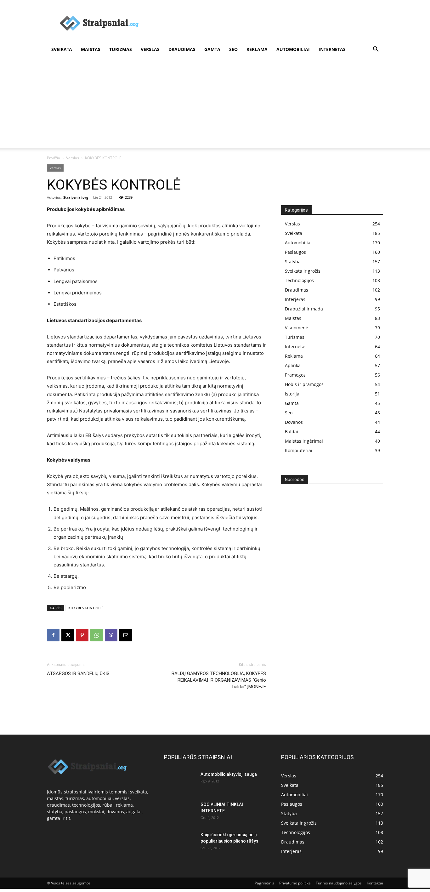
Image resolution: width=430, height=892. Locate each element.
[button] (375, 50)
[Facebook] (53, 635)
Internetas (332, 49)
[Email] (125, 635)
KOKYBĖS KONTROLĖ (85, 607)
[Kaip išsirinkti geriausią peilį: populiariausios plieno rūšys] (179, 843)
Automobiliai (293, 49)
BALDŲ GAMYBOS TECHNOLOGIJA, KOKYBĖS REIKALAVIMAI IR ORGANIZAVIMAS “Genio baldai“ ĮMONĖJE (219, 680)
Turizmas (120, 49)
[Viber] (111, 635)
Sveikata (61, 49)
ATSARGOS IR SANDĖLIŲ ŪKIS (78, 673)
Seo (233, 49)
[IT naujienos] (329, 592)
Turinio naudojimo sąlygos (339, 883)
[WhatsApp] (96, 635)
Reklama (257, 49)
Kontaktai (375, 883)
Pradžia (53, 158)
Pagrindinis (264, 883)
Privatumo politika (295, 883)
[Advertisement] (268, 23)
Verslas (150, 49)
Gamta (212, 49)
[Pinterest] (82, 635)
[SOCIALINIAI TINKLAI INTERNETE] (179, 810)
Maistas (90, 49)
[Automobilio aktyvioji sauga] (179, 781)
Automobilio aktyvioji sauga (229, 774)
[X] (67, 635)
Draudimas (181, 49)
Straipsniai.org (75, 197)
